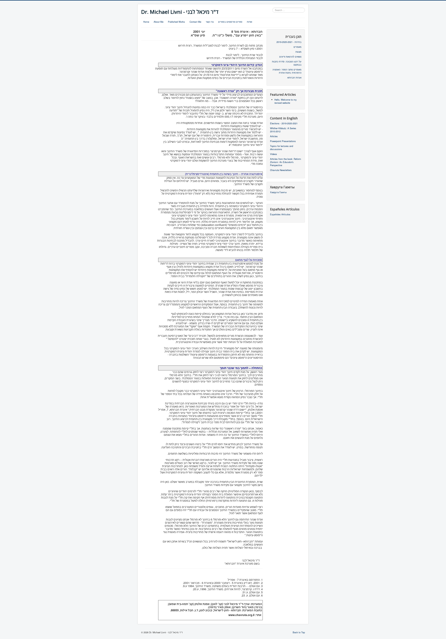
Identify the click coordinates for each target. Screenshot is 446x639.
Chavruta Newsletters (281, 170)
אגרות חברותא (294, 77)
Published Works (176, 21)
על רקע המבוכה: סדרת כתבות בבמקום (286, 63)
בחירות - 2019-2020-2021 (288, 42)
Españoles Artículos (280, 214)
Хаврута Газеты (278, 192)
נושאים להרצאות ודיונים (290, 56)
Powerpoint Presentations (283, 141)
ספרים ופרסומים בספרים (230, 21)
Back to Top (299, 632)
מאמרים (297, 46)
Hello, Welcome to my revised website (285, 101)
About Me (158, 21)
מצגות (298, 51)
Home (146, 21)
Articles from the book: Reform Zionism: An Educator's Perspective (285, 162)
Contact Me (195, 21)
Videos (273, 154)
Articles (274, 136)
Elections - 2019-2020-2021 (284, 123)
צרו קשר (210, 21)
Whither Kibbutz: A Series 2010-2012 (283, 130)
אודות (249, 21)
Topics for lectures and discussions (281, 147)
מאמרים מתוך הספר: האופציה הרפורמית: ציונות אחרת (286, 71)
